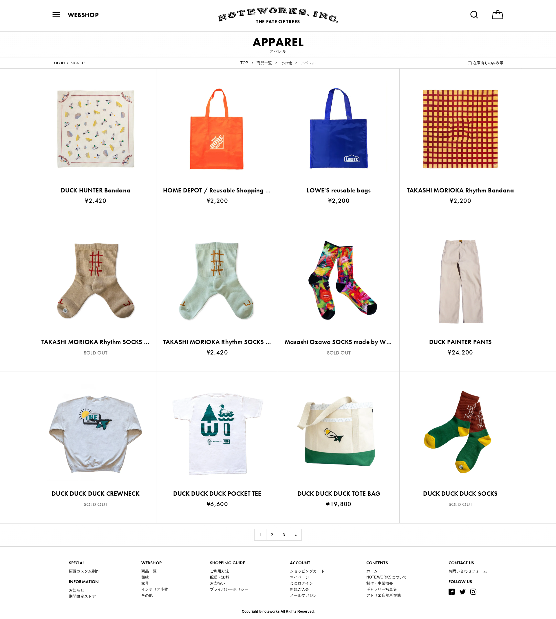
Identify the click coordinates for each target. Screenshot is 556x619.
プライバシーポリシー (229, 589)
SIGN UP (78, 62)
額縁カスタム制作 (84, 571)
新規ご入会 (299, 589)
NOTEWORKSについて (386, 577)
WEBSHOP (83, 15)
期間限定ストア (82, 596)
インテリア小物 (154, 589)
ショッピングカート (307, 571)
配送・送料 (219, 577)
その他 (147, 595)
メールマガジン (303, 595)
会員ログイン (301, 583)
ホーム (372, 571)
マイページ (299, 577)
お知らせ (76, 590)
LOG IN (58, 62)
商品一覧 (149, 571)
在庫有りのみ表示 (488, 63)
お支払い (217, 583)
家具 (145, 583)
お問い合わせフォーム (468, 571)
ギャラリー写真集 (381, 589)
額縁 (145, 577)
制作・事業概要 (379, 583)
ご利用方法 (219, 571)
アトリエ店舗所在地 (383, 595)
